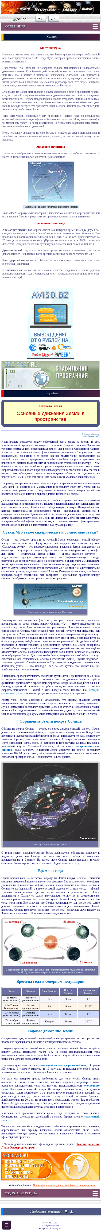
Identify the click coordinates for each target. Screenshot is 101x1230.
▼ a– (41, 18)
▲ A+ (53, 18)
